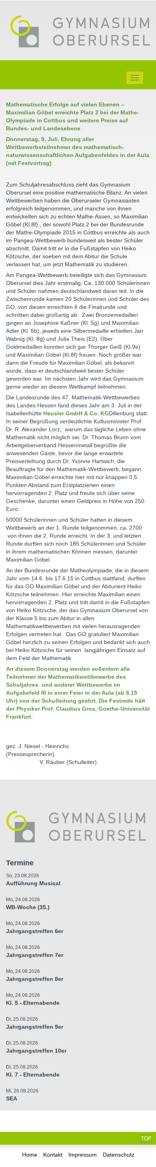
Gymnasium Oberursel (80, 32)
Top (146, 1138)
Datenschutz (118, 1154)
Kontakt (52, 1154)
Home (29, 1154)
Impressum (82, 1154)
